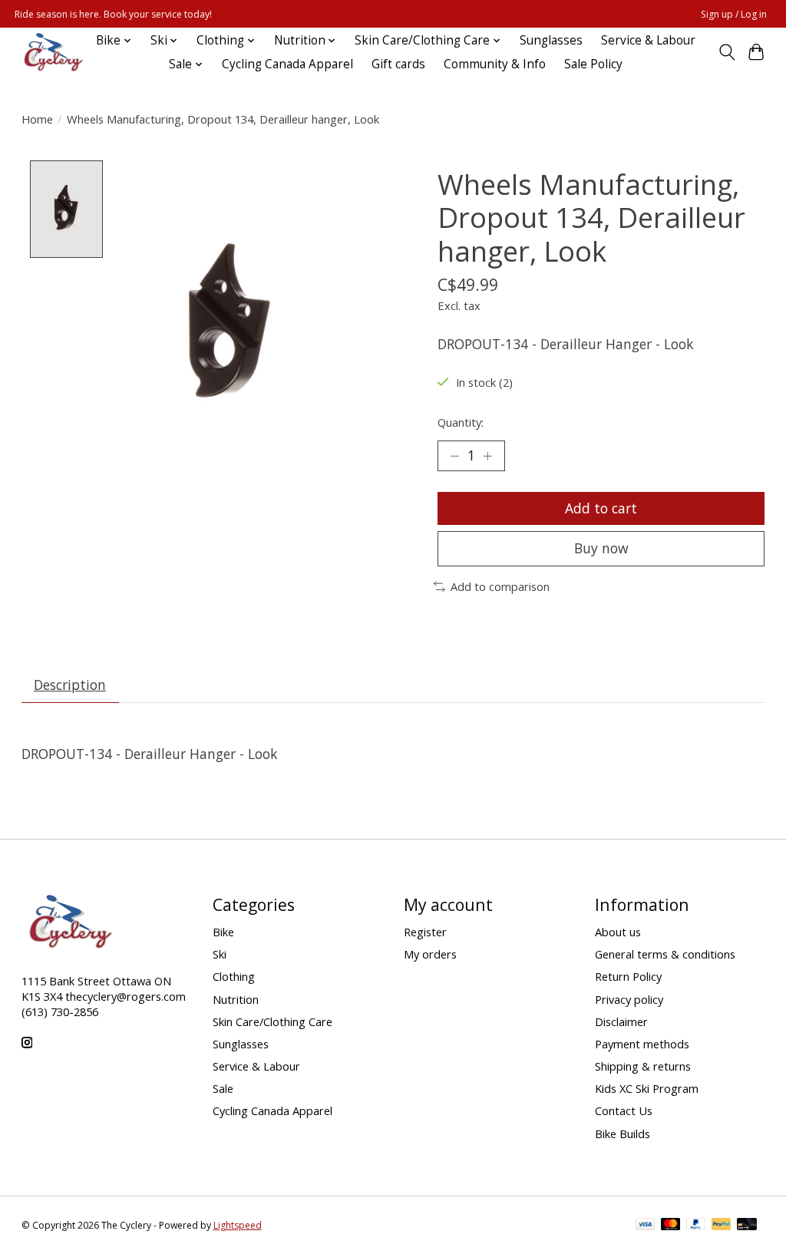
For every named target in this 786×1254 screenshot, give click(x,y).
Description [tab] (70, 684)
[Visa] (646, 1225)
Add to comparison (500, 586)
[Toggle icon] (726, 52)
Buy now (601, 548)
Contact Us (623, 1110)
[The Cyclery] (50, 52)
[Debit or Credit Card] (747, 1225)
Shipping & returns (643, 1066)
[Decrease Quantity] (454, 456)
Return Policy (628, 976)
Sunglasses (551, 40)
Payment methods (642, 1043)
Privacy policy (629, 999)
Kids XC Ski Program (646, 1088)
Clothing (234, 976)
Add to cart (601, 508)
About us (618, 931)
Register (425, 931)
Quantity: (461, 422)
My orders (430, 954)
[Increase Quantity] (487, 456)
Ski (219, 954)
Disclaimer (621, 1021)
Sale (223, 1088)
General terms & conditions (665, 954)
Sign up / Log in (734, 14)
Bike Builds (622, 1133)
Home (37, 119)
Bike (223, 931)
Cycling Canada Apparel (287, 64)
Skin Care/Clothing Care (272, 1021)
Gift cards (398, 64)
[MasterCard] (671, 1225)
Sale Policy (593, 64)
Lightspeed (237, 1225)
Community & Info (495, 64)
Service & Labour (648, 40)
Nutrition (236, 999)
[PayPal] (696, 1225)
